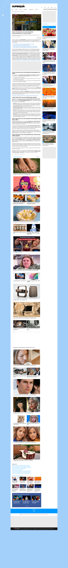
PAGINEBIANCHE (36, 528)
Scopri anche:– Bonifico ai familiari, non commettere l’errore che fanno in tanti (25, 95)
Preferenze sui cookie (28, 529)
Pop (55, 7)
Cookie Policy (24, 529)
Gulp (45, 7)
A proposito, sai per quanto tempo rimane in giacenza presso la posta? (28, 59)
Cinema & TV (31, 9)
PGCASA (33, 528)
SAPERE (33, 514)
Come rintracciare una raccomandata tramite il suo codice (20, 465)
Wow (51, 7)
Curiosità (25, 9)
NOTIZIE (24, 514)
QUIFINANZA (46, 528)
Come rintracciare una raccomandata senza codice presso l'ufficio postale (25, 47)
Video (20, 9)
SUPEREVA (52, 528)
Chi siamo (17, 529)
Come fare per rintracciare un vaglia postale (18, 468)
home (13, 13)
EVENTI (47, 514)
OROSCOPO (36, 514)
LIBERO (20, 528)
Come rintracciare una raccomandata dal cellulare (21, 45)
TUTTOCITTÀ (39, 528)
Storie (16, 9)
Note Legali (19, 529)
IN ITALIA (42, 514)
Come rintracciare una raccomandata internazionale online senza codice (25, 46)
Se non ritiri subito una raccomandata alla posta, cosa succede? (21, 467)
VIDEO (31, 514)
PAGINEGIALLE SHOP (29, 528)
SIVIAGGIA (43, 528)
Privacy (21, 529)
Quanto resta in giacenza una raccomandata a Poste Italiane (21, 466)
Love (48, 7)
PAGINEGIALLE (25, 528)
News (12, 9)
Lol (41, 7)
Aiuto (31, 529)
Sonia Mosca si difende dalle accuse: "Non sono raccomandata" (21, 472)
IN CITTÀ (39, 514)
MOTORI (29, 514)
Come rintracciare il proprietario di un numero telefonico (20, 473)
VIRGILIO (22, 528)
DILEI (41, 528)
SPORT (26, 514)
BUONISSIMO (49, 528)
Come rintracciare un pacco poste (17, 469)
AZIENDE (45, 514)
